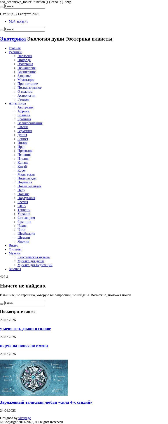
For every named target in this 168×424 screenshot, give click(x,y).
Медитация (26, 80)
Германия (25, 131)
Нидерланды (27, 178)
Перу (21, 190)
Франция (24, 222)
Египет (23, 139)
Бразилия (24, 119)
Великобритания (30, 123)
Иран (21, 147)
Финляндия (26, 218)
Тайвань (24, 210)
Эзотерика (25, 64)
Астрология (26, 95)
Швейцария (26, 233)
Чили (21, 229)
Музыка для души (31, 261)
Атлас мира (17, 103)
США (22, 206)
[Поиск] (2, 7)
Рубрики (15, 52)
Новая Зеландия (29, 186)
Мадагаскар (26, 174)
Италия (23, 158)
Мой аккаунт (18, 21)
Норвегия (25, 182)
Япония (23, 241)
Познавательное (30, 87)
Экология (25, 56)
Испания (24, 154)
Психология (26, 68)
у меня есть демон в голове (25, 328)
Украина (24, 214)
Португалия (26, 198)
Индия (22, 143)
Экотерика (13, 39)
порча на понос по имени (24, 345)
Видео (13, 245)
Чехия (22, 225)
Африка (23, 111)
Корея (22, 170)
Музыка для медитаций (35, 265)
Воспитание (27, 72)
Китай (22, 166)
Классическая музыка (34, 257)
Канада (23, 162)
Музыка (15, 253)
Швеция (24, 237)
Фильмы (15, 249)
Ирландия (25, 151)
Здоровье (24, 76)
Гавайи (23, 127)
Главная (15, 48)
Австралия (25, 107)
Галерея (23, 99)
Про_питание (28, 83)
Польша (23, 194)
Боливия (24, 115)
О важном (25, 91)
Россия (23, 202)
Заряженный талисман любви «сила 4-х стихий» (46, 402)
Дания (22, 135)
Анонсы (15, 269)
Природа (24, 60)
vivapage (24, 418)
